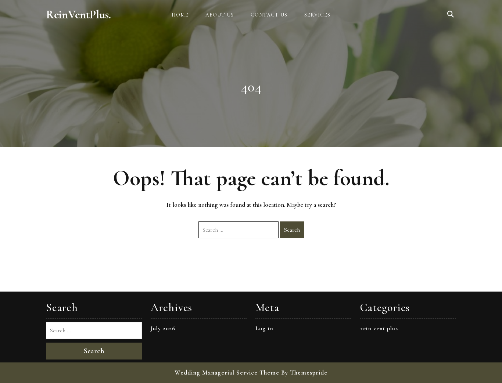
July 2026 (163, 328)
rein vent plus (379, 328)
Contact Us (269, 15)
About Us (219, 15)
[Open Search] (450, 14)
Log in (264, 328)
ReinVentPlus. (78, 14)
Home (180, 15)
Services (317, 15)
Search (292, 230)
